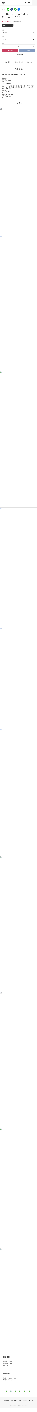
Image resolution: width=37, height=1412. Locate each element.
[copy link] (19, 9)
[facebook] (11, 9)
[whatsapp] (15, 9)
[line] (8, 9)
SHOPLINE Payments (22, 1405)
